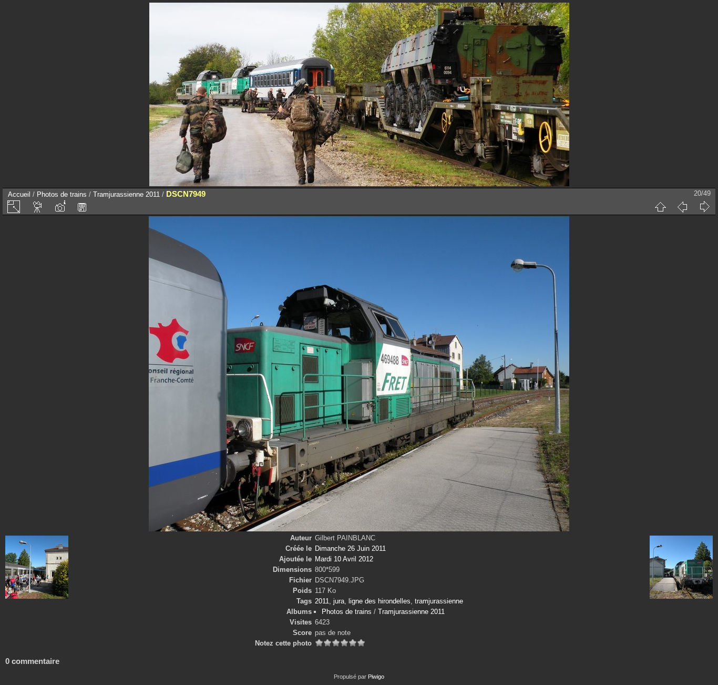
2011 (322, 601)
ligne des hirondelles (379, 601)
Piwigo (376, 676)
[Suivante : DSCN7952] (704, 207)
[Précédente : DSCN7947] (682, 207)
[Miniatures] (660, 207)
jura (338, 601)
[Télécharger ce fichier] (82, 207)
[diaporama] (38, 207)
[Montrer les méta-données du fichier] (60, 207)
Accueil (19, 194)
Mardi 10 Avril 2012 (344, 559)
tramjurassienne (439, 601)
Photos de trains (62, 194)
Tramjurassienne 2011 (126, 194)
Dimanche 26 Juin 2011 (350, 548)
